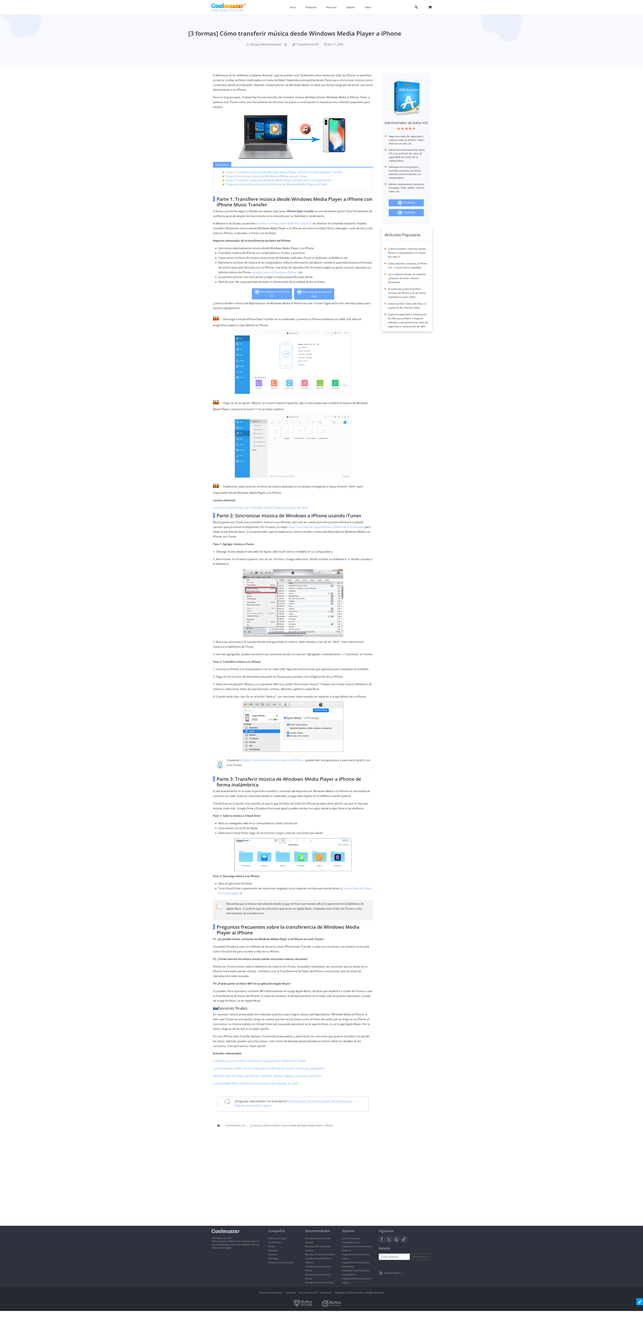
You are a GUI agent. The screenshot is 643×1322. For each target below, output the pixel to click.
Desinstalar (326, 1292)
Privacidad (290, 1292)
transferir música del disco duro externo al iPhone (271, 760)
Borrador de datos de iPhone (319, 1282)
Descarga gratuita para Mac (317, 294)
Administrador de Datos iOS (406, 123)
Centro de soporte (351, 1238)
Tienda (271, 1246)
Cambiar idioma (392, 1272)
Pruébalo (408, 202)
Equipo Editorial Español (266, 44)
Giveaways (273, 1258)
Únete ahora (420, 1257)
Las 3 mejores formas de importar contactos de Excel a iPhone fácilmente (407, 278)
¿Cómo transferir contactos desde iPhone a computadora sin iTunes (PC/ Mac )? (407, 252)
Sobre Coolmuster (277, 1238)
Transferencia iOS (308, 44)
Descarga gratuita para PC (274, 294)
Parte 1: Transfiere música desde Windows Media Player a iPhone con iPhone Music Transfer (284, 172)
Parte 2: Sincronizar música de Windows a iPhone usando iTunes (266, 176)
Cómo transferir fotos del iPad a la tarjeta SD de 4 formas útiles (407, 305)
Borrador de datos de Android (320, 1254)
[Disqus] (294, 1183)
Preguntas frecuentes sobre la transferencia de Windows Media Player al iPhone (276, 184)
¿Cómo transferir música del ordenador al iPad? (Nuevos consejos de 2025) (260, 507)
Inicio (293, 7)
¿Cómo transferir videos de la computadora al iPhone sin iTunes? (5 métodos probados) (268, 1068)
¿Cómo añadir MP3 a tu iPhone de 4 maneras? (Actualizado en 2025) (256, 1083)
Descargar (273, 1250)
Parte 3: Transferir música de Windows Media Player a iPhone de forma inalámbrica (278, 180)
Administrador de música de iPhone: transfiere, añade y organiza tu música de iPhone (267, 1076)
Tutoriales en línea (351, 1242)
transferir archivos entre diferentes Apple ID (284, 223)
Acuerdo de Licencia (308, 1292)
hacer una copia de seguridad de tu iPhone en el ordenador (326, 527)
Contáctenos (274, 1242)
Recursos (272, 1254)
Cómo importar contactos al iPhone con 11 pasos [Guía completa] (407, 265)
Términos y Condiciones (270, 1292)
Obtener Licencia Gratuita (281, 1262)
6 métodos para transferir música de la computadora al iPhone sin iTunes (259, 1061)
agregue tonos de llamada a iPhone (274, 272)
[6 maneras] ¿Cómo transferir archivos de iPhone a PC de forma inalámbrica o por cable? (407, 293)
